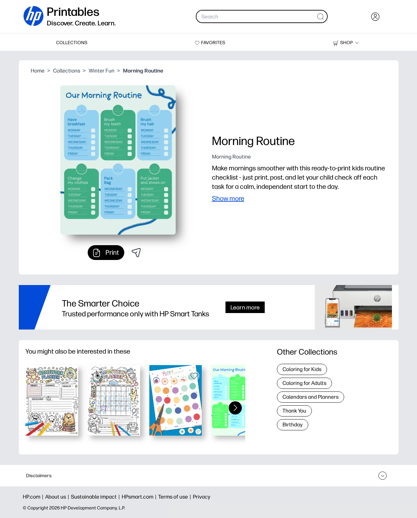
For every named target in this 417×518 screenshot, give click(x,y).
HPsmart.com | (140, 497)
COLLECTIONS (71, 42)
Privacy (201, 497)
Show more (228, 198)
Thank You (294, 411)
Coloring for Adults (304, 383)
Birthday (293, 424)
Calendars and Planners (311, 397)
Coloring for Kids (302, 369)
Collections (66, 71)
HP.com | (34, 497)
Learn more (245, 307)
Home (38, 71)
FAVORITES (213, 42)
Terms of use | (175, 497)
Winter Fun (101, 71)
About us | (58, 497)
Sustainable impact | (96, 497)
